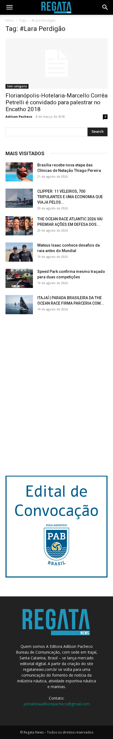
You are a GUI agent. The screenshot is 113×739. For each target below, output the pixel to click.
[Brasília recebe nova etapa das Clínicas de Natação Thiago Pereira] (19, 171)
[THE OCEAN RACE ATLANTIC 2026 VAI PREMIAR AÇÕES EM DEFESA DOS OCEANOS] (19, 225)
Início (9, 20)
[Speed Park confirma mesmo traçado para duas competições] (19, 278)
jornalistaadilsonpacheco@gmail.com (57, 703)
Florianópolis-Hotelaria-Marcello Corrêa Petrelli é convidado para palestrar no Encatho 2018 (56, 102)
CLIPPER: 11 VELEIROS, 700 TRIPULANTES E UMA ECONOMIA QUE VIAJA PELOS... (70, 196)
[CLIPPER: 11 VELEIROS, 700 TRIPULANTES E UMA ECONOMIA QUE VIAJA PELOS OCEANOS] (19, 198)
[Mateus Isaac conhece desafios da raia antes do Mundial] (19, 252)
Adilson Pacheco (18, 116)
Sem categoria (17, 86)
